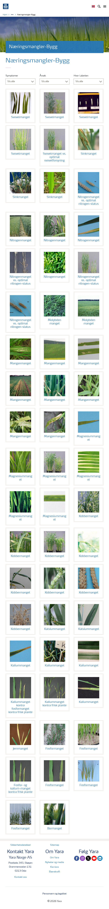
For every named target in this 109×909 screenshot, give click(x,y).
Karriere (54, 867)
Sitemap (54, 845)
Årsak (43, 76)
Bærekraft (54, 872)
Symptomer (12, 76)
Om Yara (54, 858)
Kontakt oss (20, 877)
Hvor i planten (81, 76)
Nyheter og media (54, 862)
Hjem (5, 15)
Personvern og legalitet (54, 894)
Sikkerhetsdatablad (20, 845)
